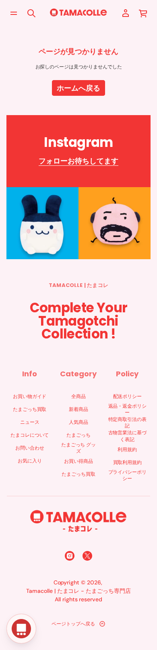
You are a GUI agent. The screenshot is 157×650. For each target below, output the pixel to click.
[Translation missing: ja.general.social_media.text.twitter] (87, 556)
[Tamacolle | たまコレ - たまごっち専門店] (78, 13)
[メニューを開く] (14, 13)
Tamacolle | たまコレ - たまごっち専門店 (78, 590)
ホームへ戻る (78, 88)
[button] (143, 13)
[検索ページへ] (31, 13)
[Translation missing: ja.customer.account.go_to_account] (125, 13)
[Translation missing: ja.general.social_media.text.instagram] (69, 556)
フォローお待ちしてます (78, 161)
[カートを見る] (143, 13)
